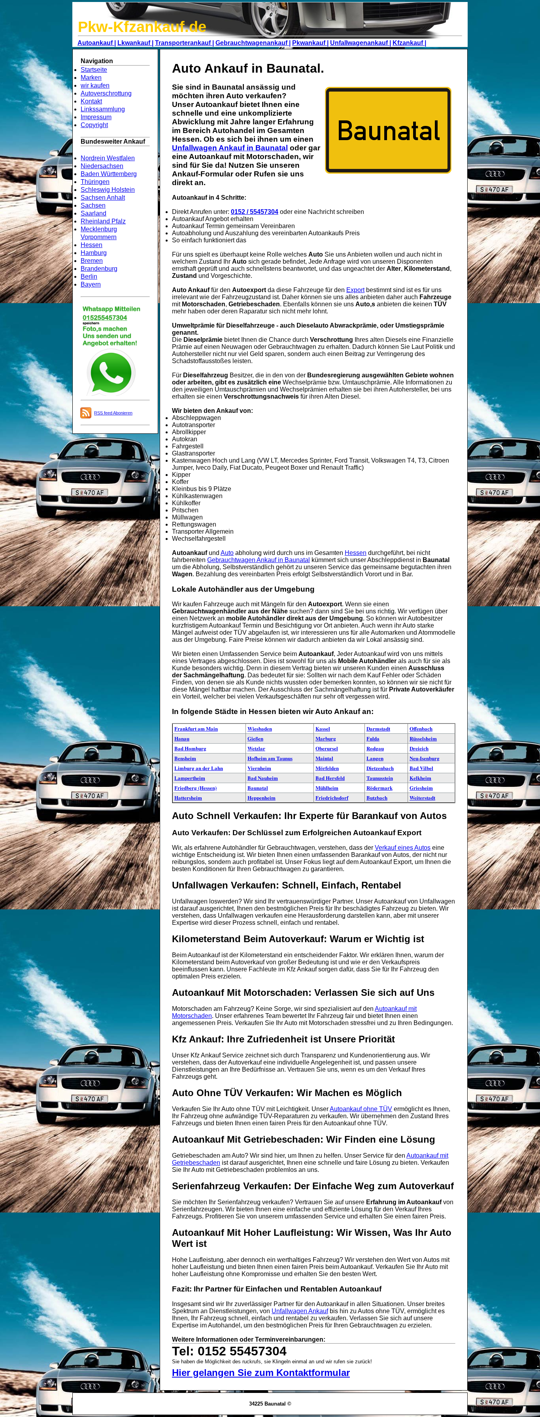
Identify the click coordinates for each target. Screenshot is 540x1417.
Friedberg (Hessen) (195, 787)
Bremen (92, 260)
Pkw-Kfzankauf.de (142, 27)
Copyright (94, 125)
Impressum (96, 117)
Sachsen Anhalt (103, 197)
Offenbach (421, 728)
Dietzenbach (380, 768)
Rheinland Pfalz (103, 221)
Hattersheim (188, 797)
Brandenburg (99, 268)
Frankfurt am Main (196, 728)
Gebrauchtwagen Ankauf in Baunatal (258, 560)
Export (355, 290)
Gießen (255, 738)
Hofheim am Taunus (270, 758)
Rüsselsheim (423, 738)
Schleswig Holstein (108, 189)
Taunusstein (379, 778)
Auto (227, 552)
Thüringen (95, 181)
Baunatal (257, 787)
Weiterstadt (422, 797)
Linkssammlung (103, 109)
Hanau (181, 738)
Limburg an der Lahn (198, 768)
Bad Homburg (190, 748)
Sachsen (93, 205)
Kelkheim (420, 778)
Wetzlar (256, 748)
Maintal (324, 758)
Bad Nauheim (262, 778)
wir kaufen (95, 85)
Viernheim (259, 768)
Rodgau (375, 748)
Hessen (91, 245)
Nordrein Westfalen (108, 158)
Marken (91, 77)
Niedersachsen (102, 166)
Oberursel (326, 748)
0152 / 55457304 (254, 211)
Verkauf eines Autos (402, 847)
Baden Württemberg (109, 174)
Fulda (373, 738)
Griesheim (421, 787)
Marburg (325, 738)
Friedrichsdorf (331, 797)
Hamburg (94, 252)
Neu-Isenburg (425, 758)
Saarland (93, 213)
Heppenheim (261, 797)
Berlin (89, 276)
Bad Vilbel (421, 768)
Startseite (94, 69)
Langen (374, 758)
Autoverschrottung (106, 93)
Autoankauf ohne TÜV (361, 1109)
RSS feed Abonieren (113, 412)
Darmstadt (378, 728)
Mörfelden (327, 768)
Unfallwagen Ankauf (300, 1311)
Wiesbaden (259, 728)
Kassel (322, 728)
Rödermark (379, 787)
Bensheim (185, 758)
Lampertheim (189, 778)
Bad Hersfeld (330, 778)
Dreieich (419, 748)
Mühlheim (326, 787)
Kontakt (91, 101)
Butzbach (376, 797)
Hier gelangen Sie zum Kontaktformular (261, 1372)
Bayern (91, 284)
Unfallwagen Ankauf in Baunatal (230, 148)
